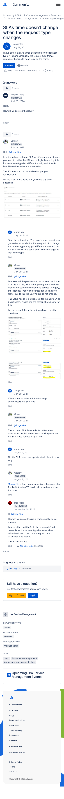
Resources (13, 735)
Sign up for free (16, 595)
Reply (6, 122)
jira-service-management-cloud (19, 662)
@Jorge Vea (15, 152)
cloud (6, 658)
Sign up (17, 568)
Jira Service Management (36, 15)
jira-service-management (24, 658)
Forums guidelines (17, 720)
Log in (8, 568)
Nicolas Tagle (17, 94)
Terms (12, 767)
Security (13, 771)
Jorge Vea (18, 44)
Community (21, 4)
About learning (15, 731)
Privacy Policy (15, 762)
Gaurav (14, 140)
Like (10, 257)
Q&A (18, 15)
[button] (32, 203)
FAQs (11, 716)
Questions (56, 15)
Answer (9, 65)
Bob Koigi (19, 502)
